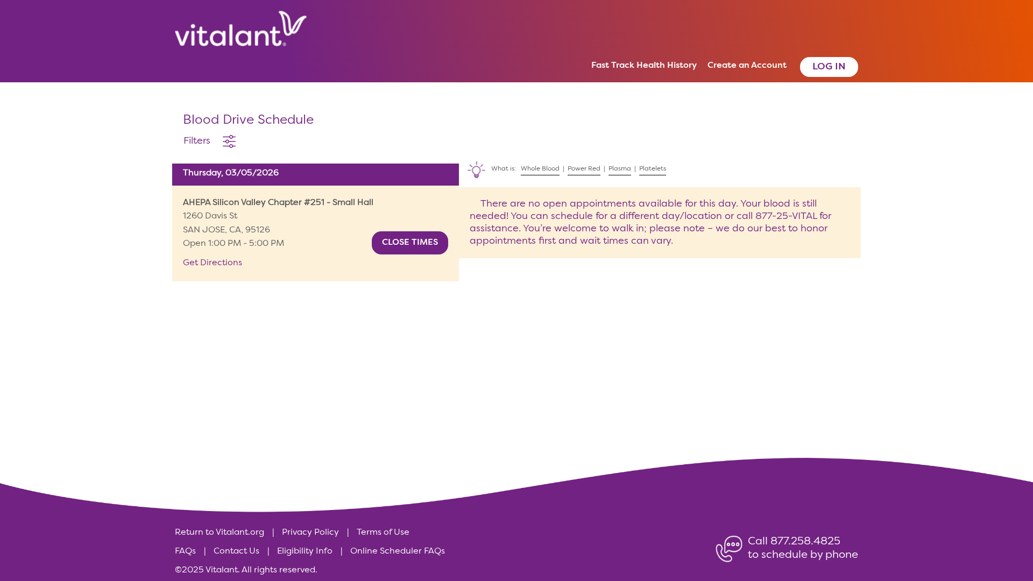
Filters (196, 141)
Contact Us (236, 551)
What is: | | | (564, 165)
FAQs (185, 551)
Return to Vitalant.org (219, 532)
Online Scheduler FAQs (397, 551)
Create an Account (747, 65)
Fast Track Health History (644, 65)
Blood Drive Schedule (248, 120)
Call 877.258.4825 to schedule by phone (803, 538)
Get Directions (212, 263)
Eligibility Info (304, 551)
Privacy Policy (310, 532)
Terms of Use (383, 532)
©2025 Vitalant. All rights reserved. (246, 570)
